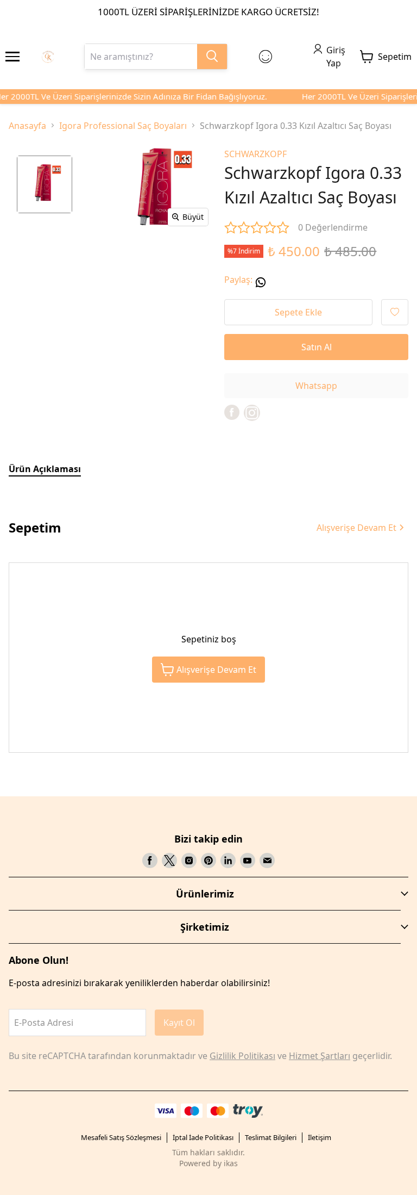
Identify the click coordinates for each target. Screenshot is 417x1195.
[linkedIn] (228, 860)
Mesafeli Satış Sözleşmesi (121, 1137)
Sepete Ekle (298, 312)
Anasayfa (27, 126)
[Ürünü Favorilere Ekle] (394, 312)
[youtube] (247, 860)
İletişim (319, 1137)
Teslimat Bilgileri (270, 1137)
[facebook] (231, 412)
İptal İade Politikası (203, 1137)
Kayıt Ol (179, 1023)
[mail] (267, 860)
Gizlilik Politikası (242, 1056)
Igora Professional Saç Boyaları (123, 126)
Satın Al (316, 347)
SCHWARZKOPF (255, 154)
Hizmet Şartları (319, 1056)
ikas (231, 1163)
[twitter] (169, 860)
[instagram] (189, 860)
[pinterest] (208, 860)
